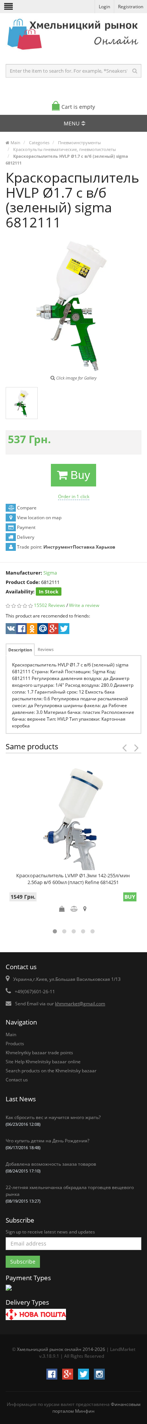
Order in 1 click (73, 496)
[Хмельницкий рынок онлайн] (73, 51)
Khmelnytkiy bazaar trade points (39, 1052)
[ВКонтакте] (10, 629)
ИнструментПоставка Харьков (79, 547)
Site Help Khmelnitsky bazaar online (43, 1061)
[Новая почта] (36, 1315)
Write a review (84, 605)
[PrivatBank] (9, 1291)
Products (15, 1043)
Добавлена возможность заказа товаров (51, 1167)
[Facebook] (21, 629)
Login (104, 6)
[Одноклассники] (31, 629)
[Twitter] (63, 629)
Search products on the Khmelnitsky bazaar (51, 1070)
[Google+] (52, 629)
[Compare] (74, 908)
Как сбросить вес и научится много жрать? (53, 1120)
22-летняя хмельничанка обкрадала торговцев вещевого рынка (70, 1194)
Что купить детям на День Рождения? (47, 1143)
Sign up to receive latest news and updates (50, 1232)
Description (20, 650)
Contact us (17, 1079)
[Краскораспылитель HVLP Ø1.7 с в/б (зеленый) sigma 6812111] (22, 403)
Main (11, 1034)
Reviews (46, 649)
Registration (130, 6)
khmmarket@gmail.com (80, 1003)
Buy (78, 475)
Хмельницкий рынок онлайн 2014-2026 (61, 1349)
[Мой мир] (42, 629)
